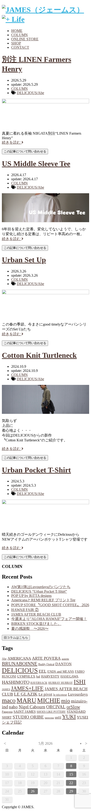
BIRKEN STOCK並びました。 (36, 624)
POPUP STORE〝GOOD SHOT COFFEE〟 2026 (50, 605)
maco (9, 700)
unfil (58, 717)
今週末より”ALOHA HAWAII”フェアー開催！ (49, 619)
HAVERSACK (38, 682)
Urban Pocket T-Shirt (36, 470)
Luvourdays (78, 694)
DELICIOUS (20, 670)
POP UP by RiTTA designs (31, 596)
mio (65, 701)
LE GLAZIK (26, 694)
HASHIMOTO (15, 682)
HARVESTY (50, 676)
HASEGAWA (69, 676)
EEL (42, 671)
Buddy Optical (46, 664)
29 (71, 791)
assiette (65, 659)
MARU (26, 700)
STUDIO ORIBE (28, 717)
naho (13, 706)
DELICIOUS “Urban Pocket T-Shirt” (39, 591)
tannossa (49, 717)
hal (38, 676)
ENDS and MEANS (60, 671)
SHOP (16, 43)
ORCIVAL (56, 706)
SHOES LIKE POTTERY (51, 711)
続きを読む (11, 142)
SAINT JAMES (25, 711)
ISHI (80, 681)
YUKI (69, 717)
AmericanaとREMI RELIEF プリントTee (43, 600)
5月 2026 (45, 743)
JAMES (6, 689)
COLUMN (19, 35)
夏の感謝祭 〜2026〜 (30, 628)
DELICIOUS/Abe (30, 93)
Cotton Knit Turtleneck (39, 355)
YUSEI (82, 717)
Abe (4, 658)
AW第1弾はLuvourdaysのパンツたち (40, 587)
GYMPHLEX (26, 676)
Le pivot (45, 694)
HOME (16, 31)
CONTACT (20, 47)
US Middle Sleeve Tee (36, 163)
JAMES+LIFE (27, 688)
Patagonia (7, 711)
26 (33, 791)
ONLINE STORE (24, 39)
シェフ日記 (12, 722)
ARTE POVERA (46, 658)
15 (71, 774)
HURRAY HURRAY (60, 682)
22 (71, 783)
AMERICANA (19, 658)
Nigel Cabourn (32, 706)
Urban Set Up (24, 260)
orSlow (73, 706)
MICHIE (48, 700)
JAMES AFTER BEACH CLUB (36, 614)
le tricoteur (60, 694)
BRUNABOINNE (19, 663)
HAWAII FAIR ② (25, 610)
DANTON (63, 664)
